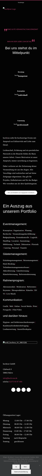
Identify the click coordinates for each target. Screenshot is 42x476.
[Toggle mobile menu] (38, 9)
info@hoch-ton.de (10, 378)
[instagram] (18, 390)
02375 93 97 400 (15, 382)
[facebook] (13, 390)
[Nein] (40, 465)
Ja (16, 466)
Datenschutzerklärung (21, 472)
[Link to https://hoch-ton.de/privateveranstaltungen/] (21, 86)
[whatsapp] (29, 390)
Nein (25, 466)
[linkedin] (23, 390)
